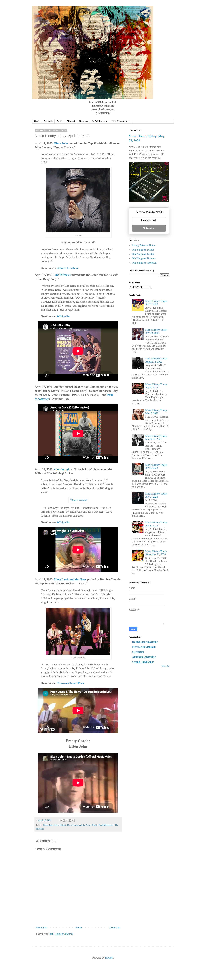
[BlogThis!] (63, 820)
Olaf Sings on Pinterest (143, 258)
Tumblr (60, 121)
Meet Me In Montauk (144, 647)
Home (37, 121)
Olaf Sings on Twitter (143, 249)
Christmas (83, 121)
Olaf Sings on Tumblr (143, 254)
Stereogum (138, 651)
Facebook (48, 121)
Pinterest (71, 121)
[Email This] (60, 820)
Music (95, 825)
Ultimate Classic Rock (70, 683)
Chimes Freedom (67, 268)
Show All (165, 666)
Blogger (109, 957)
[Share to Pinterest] (73, 820)
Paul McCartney (106, 825)
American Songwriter (144, 656)
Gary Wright (62, 469)
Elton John (61, 143)
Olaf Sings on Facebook (144, 262)
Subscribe (149, 228)
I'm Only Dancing (99, 121)
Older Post (115, 927)
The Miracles (62, 274)
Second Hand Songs (143, 661)
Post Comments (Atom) (61, 933)
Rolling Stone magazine (145, 642)
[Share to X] (66, 820)
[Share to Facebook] (69, 820)
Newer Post (41, 927)
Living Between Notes (120, 121)
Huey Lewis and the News (70, 579)
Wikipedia (63, 316)
